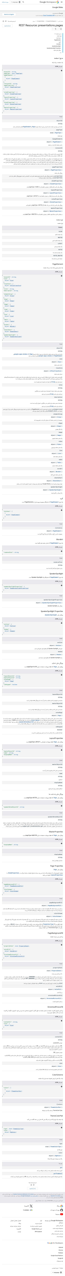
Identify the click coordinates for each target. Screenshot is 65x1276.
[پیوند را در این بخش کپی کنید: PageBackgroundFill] (46, 933)
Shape (12, 301)
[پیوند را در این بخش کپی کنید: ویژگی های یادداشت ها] (47, 794)
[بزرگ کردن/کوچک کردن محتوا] (55, 34)
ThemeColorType (48, 924)
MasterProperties (15, 109)
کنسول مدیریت (38, 1223)
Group (12, 296)
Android (61, 1247)
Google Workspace (51, 21)
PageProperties (15, 87)
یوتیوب (19, 1231)
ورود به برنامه (5, 2)
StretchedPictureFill (17, 956)
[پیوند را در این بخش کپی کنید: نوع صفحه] (54, 220)
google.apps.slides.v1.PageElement (50, 356)
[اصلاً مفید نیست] (3, 21)
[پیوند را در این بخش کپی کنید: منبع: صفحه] (52, 58)
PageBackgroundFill (16, 886)
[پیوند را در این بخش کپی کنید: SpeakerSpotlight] (48, 574)
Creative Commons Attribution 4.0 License (23, 1194)
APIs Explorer (38, 1231)
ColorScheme (14, 891)
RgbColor (13, 1132)
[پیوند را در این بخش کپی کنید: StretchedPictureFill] (46, 1007)
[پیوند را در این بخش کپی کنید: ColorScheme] (50, 1075)
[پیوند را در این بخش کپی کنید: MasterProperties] (47, 832)
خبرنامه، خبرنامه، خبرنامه (15, 1226)
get (61, 1167)
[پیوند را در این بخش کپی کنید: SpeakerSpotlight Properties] (39, 611)
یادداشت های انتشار (59, 1231)
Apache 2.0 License (55, 1196)
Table (12, 321)
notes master (35, 720)
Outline (12, 626)
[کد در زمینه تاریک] (61, 70)
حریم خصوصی (55, 1268)
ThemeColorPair (16, 1091)
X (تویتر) (19, 1229)
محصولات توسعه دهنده (58, 1228)
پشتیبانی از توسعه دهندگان (57, 1233)
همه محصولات (60, 1261)
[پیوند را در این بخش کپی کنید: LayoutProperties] (47, 738)
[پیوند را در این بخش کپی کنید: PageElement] (50, 264)
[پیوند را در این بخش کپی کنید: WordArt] (54, 540)
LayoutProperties (15, 99)
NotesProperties (15, 104)
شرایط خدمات (60, 1236)
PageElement (15, 78)
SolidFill (13, 951)
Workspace (51, 2)
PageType (19, 73)
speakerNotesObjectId (26, 722)
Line (11, 316)
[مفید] (6, 21)
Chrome (61, 1250)
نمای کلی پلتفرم (59, 1225)
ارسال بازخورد (7, 25)
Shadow (12, 631)
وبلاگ (20, 1223)
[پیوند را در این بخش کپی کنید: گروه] (58, 499)
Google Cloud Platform (57, 1255)
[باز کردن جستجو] (23, 2)
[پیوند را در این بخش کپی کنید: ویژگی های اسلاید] (50, 663)
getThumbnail (58, 1173)
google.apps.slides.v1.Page (23, 354)
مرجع (34, 21)
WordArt (12, 326)
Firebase (60, 1253)
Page (33, 126)
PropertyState (23, 946)
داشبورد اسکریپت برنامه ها (36, 1226)
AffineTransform (15, 285)
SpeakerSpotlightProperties (19, 588)
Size (11, 280)
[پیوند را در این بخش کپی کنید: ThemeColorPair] (48, 1116)
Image (12, 306)
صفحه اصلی (60, 21)
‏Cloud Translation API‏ (49, 15)
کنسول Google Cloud (37, 1229)
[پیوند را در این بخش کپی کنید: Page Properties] (48, 866)
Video (12, 311)
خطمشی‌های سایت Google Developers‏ (29, 1196)
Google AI (60, 1258)
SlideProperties (15, 94)
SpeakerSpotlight (15, 336)
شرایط (61, 1268)
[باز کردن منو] (61, 2)
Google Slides (57, 7)
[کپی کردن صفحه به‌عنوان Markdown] (55, 28)
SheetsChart (14, 331)
